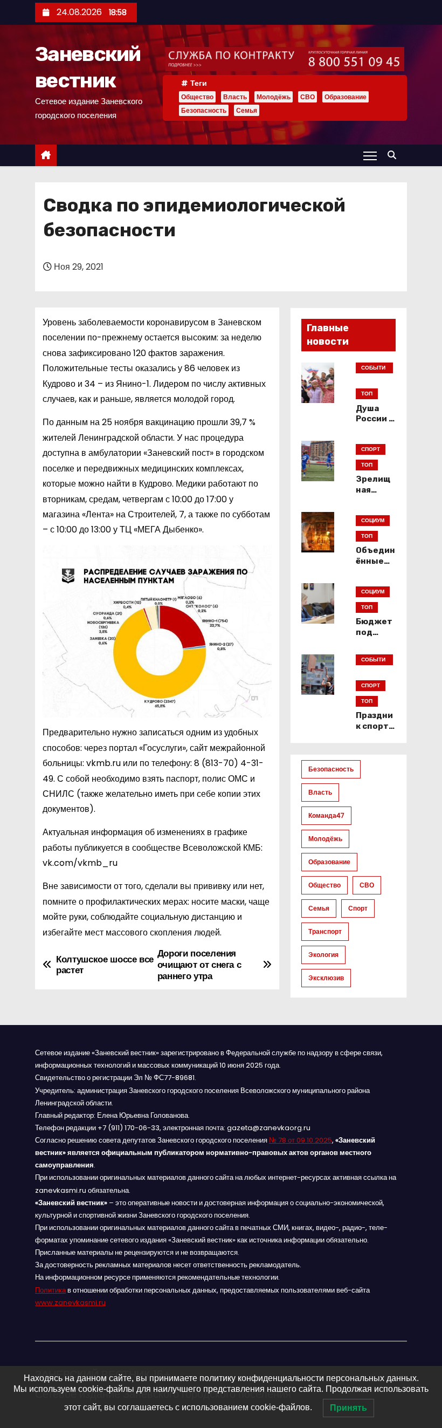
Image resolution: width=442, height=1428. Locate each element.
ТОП (366, 394)
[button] (394, 155)
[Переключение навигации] (370, 155)
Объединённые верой (375, 561)
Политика (50, 1290)
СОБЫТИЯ (373, 368)
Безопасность (203, 110)
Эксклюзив (326, 977)
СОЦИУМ (372, 520)
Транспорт (325, 931)
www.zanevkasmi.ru (70, 1302)
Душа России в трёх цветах (375, 425)
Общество (197, 96)
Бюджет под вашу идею (374, 638)
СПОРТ (370, 449)
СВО (307, 96)
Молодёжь (274, 96)
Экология (323, 954)
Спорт (358, 908)
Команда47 (326, 815)
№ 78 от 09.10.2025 (300, 1140)
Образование (345, 96)
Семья (246, 110)
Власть (235, 96)
